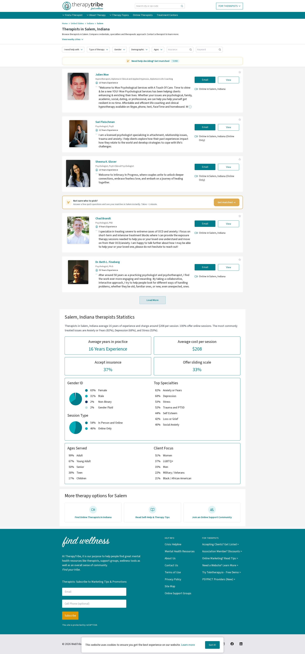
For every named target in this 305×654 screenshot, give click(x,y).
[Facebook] (232, 644)
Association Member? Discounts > (222, 551)
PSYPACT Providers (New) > (218, 579)
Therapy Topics (120, 15)
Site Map (170, 586)
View (228, 80)
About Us (170, 558)
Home (65, 23)
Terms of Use (173, 572)
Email (205, 80)
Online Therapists (143, 15)
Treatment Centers (167, 15)
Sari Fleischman (105, 122)
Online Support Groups (178, 593)
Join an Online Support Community (212, 517)
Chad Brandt (103, 218)
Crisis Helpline (173, 544)
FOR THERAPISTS (228, 6)
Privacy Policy (173, 579)
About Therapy (97, 15)
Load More (153, 300)
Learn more (188, 645)
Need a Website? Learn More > (220, 565)
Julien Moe (102, 75)
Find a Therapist (74, 15)
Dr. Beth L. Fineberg (107, 262)
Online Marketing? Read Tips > (220, 558)
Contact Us (171, 565)
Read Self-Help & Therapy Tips (152, 517)
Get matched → (227, 202)
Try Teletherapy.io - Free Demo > (221, 572)
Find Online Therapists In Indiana (93, 517)
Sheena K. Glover (105, 162)
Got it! (212, 645)
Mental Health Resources (180, 551)
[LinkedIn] (241, 644)
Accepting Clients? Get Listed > (220, 544)
